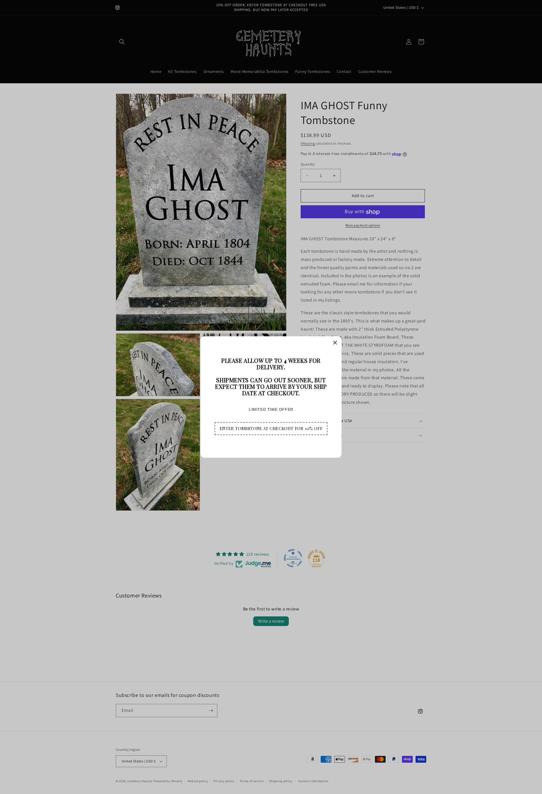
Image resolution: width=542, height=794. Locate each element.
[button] (271, 428)
